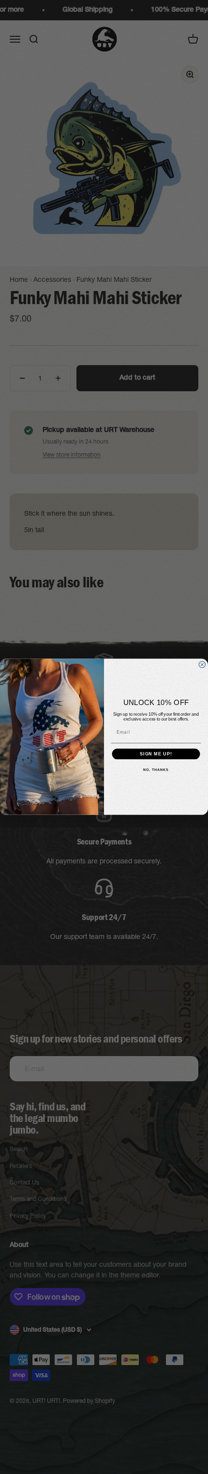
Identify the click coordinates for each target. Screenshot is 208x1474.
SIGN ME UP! (156, 754)
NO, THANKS (155, 770)
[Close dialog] (202, 664)
